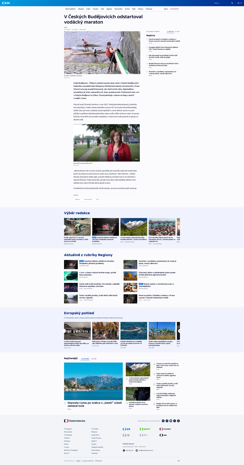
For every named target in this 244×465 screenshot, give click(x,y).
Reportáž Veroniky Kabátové (81, 163)
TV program (68, 429)
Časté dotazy (96, 450)
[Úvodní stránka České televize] (74, 420)
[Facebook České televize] (167, 420)
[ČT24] (6, 3)
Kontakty (95, 453)
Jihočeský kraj (88, 199)
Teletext (67, 438)
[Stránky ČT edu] (163, 435)
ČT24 (65, 27)
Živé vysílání (68, 432)
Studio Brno (95, 435)
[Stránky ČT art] (143, 435)
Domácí (95, 9)
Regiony (109, 9)
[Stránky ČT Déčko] (126, 435)
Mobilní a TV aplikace (71, 450)
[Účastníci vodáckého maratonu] (102, 52)
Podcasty (149, 9)
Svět (102, 9)
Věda (133, 9)
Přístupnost (98, 461)
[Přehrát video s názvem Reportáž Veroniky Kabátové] (106, 143)
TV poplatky (68, 435)
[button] (106, 143)
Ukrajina (81, 9)
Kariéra (94, 444)
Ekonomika (118, 9)
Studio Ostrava (96, 438)
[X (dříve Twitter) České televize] (174, 420)
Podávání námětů (97, 447)
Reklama (94, 432)
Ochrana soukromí (88, 461)
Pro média (95, 429)
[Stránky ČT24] (126, 429)
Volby (88, 9)
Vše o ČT (66, 453)
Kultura (140, 9)
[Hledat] (232, 3)
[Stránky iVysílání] (165, 429)
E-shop (66, 447)
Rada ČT (94, 441)
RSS (179, 461)
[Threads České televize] (178, 420)
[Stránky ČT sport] (145, 429)
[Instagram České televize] (163, 420)
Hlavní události (70, 9)
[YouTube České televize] (170, 420)
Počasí (127, 9)
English (78, 461)
